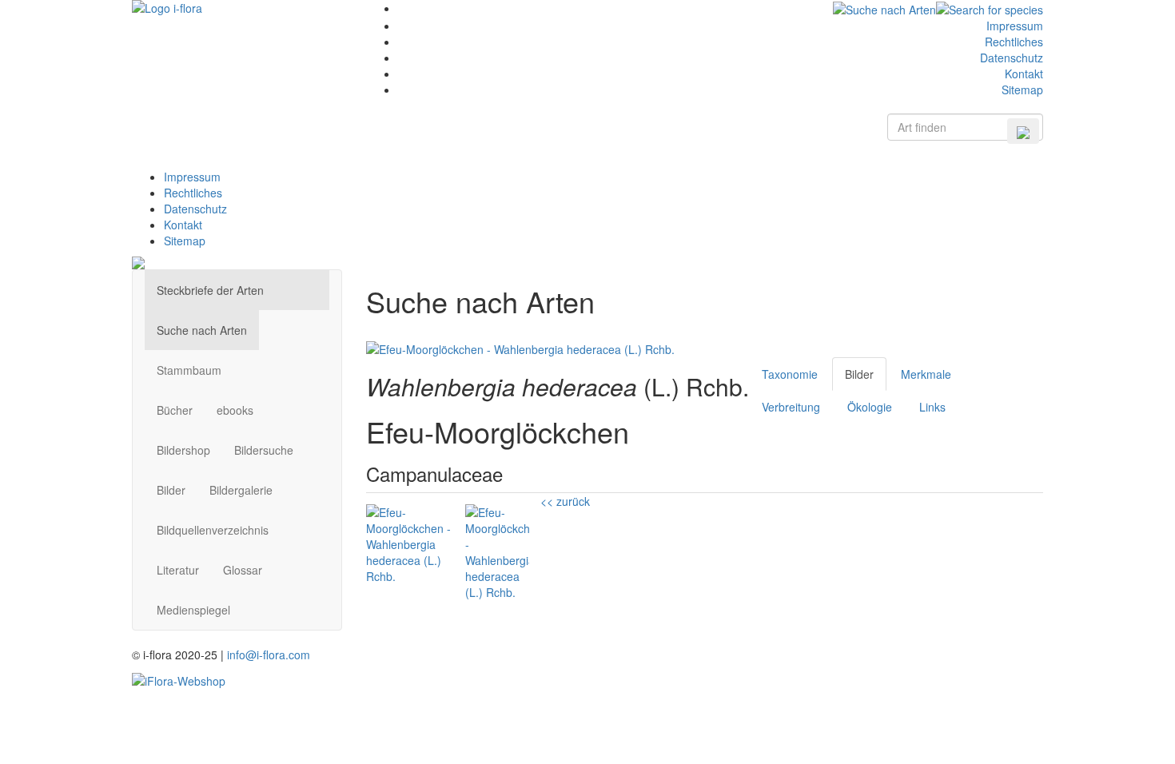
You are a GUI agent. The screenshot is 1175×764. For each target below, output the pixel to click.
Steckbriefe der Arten (210, 290)
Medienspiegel (193, 610)
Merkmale (926, 374)
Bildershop (183, 450)
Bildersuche (263, 450)
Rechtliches (1014, 42)
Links (932, 407)
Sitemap (1022, 89)
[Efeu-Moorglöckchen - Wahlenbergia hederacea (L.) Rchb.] (520, 348)
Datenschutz (1011, 58)
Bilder (171, 490)
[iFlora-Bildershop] (178, 678)
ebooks (235, 410)
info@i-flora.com (268, 655)
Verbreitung (791, 407)
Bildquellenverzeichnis (213, 530)
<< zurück (565, 501)
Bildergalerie (241, 490)
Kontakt (1024, 74)
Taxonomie (790, 374)
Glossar (242, 570)
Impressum (1014, 26)
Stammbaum (189, 370)
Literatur (178, 570)
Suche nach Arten (202, 330)
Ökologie (869, 407)
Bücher (175, 410)
